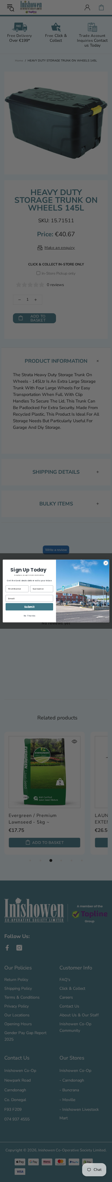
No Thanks (29, 615)
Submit (29, 607)
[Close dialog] (105, 563)
